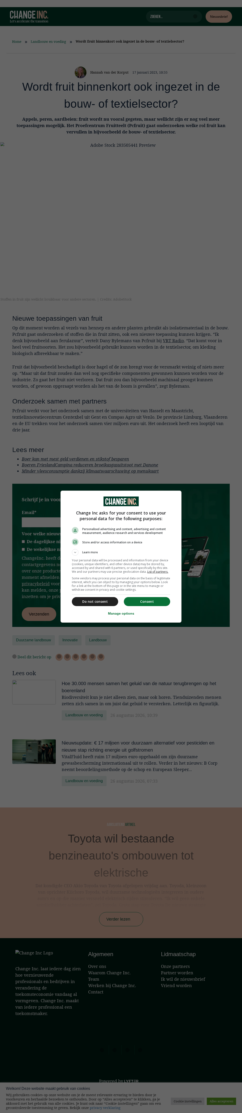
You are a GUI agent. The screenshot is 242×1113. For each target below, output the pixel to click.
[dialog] (121, 557)
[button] (121, 552)
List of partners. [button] (157, 572)
